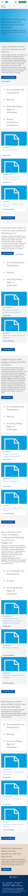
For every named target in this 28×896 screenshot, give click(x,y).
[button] (7, 155)
